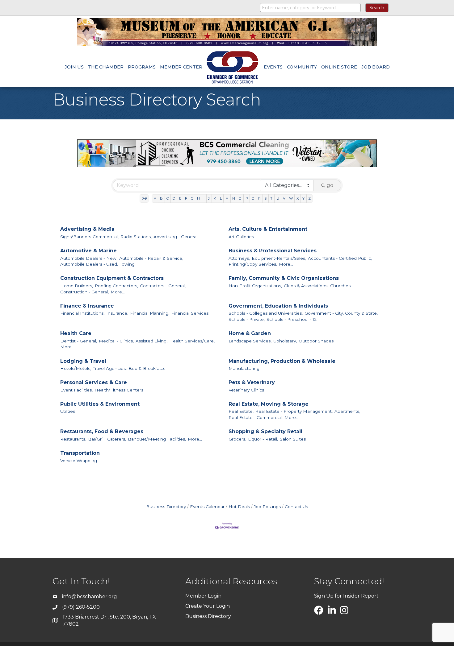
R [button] (259, 198)
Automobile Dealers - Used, (89, 264)
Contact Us (296, 506)
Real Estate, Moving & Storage (269, 404)
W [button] (291, 198)
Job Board (375, 67)
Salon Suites (293, 439)
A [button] (155, 198)
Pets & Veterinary (252, 382)
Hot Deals (239, 506)
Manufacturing (244, 368)
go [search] (330, 185)
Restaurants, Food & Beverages (101, 431)
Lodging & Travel (83, 361)
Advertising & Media (87, 229)
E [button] (180, 198)
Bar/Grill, (96, 439)
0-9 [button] (144, 198)
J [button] (209, 198)
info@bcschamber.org (89, 596)
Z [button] (309, 198)
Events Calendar (207, 506)
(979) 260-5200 (81, 607)
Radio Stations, (136, 236)
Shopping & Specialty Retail (265, 431)
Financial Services (189, 313)
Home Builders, (76, 285)
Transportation (80, 453)
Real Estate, (241, 411)
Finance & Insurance (87, 306)
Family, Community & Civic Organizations (284, 278)
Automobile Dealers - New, (88, 258)
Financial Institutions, (82, 313)
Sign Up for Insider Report (346, 596)
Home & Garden (250, 333)
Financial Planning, (149, 313)
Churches (340, 285)
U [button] (277, 198)
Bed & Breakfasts (146, 368)
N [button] (233, 198)
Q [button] (253, 198)
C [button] (167, 198)
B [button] (161, 198)
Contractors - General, (163, 285)
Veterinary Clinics (246, 389)
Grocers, (237, 439)
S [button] (265, 198)
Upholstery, (285, 340)
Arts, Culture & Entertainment (268, 229)
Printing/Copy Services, (253, 264)
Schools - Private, (247, 319)
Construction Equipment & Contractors (112, 278)
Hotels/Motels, (75, 368)
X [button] (297, 198)
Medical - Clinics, (116, 340)
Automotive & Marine (88, 251)
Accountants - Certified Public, (340, 258)
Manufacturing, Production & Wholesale (282, 361)
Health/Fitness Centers (119, 389)
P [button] (247, 198)
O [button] (240, 198)
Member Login (203, 596)
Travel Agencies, (110, 368)
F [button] (186, 198)
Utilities (67, 411)
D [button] (173, 198)
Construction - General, (84, 291)
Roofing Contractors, (116, 285)
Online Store (339, 67)
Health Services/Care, (192, 340)
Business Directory (166, 506)
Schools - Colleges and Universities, (266, 313)
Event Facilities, (76, 389)
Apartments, (347, 411)
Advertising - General (175, 236)
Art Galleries (241, 236)
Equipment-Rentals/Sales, (279, 258)
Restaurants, (73, 439)
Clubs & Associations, (306, 285)
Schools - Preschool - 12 (292, 319)
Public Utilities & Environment (100, 404)
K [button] (215, 198)
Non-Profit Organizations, (255, 285)
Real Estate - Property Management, (294, 411)
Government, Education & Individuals (278, 306)
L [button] (221, 198)
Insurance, (117, 313)
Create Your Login (207, 606)
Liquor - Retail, (263, 439)
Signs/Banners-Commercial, (89, 236)
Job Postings (267, 506)
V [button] (284, 198)
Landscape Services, (250, 340)
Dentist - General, (78, 340)
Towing (127, 264)
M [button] (227, 198)
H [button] (198, 198)
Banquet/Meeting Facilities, (157, 439)
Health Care (75, 333)
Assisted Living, (151, 340)
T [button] (271, 198)
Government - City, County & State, (341, 313)
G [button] (192, 198)
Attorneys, (239, 258)
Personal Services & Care (93, 382)
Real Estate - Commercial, (256, 417)
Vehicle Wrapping (78, 460)
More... (286, 264)
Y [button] (303, 198)
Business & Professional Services (273, 251)
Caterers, (116, 439)
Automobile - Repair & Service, (151, 258)
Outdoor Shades (316, 340)
